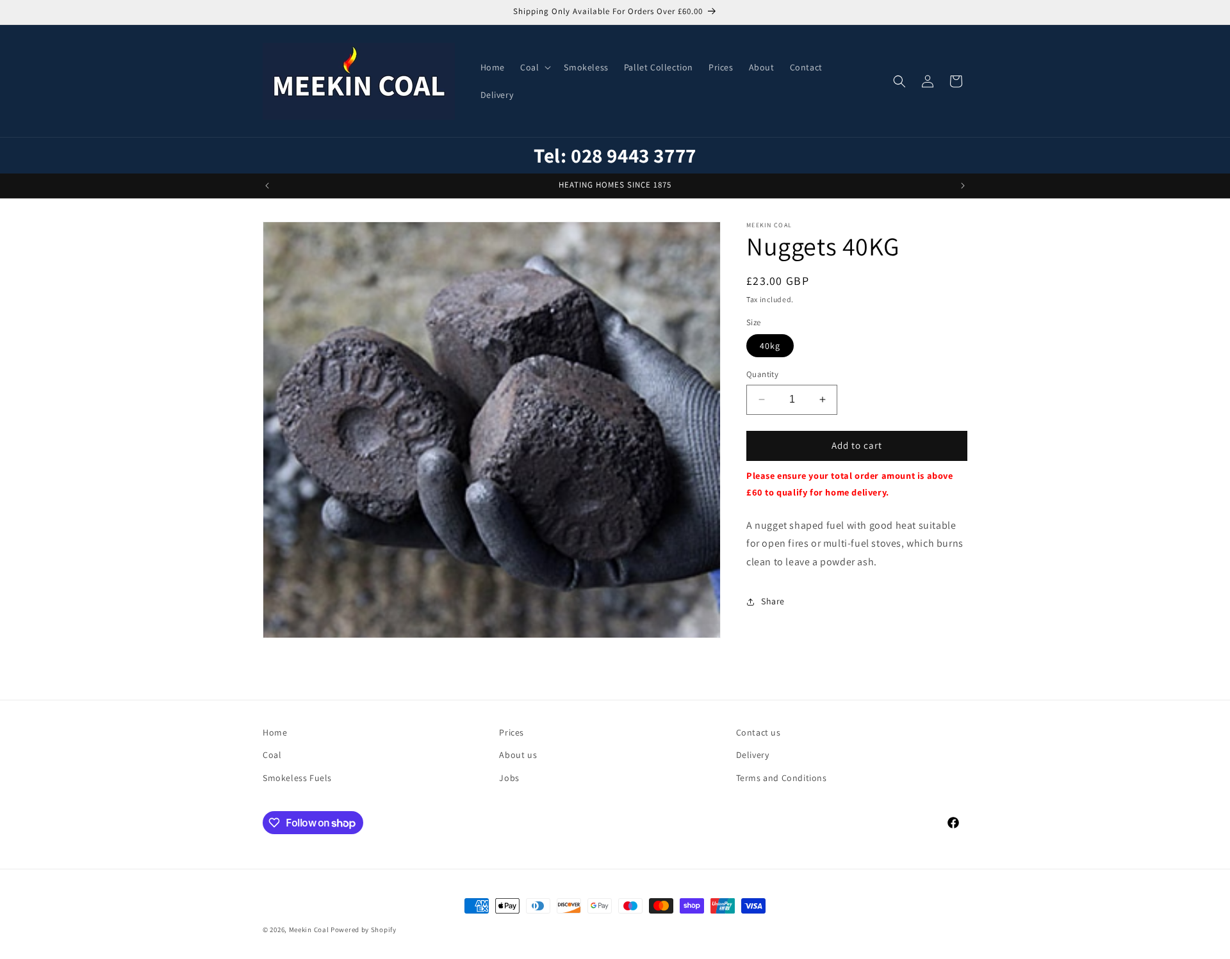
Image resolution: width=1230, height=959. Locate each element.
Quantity (762, 374)
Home (275, 732)
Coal (272, 755)
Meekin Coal (309, 929)
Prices (511, 732)
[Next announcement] (963, 185)
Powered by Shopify (364, 929)
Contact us (758, 732)
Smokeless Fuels (297, 778)
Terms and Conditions (781, 778)
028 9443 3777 (633, 155)
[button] (534, 67)
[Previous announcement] (267, 185)
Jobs (509, 778)
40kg (770, 345)
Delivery (752, 755)
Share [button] (773, 601)
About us (518, 755)
